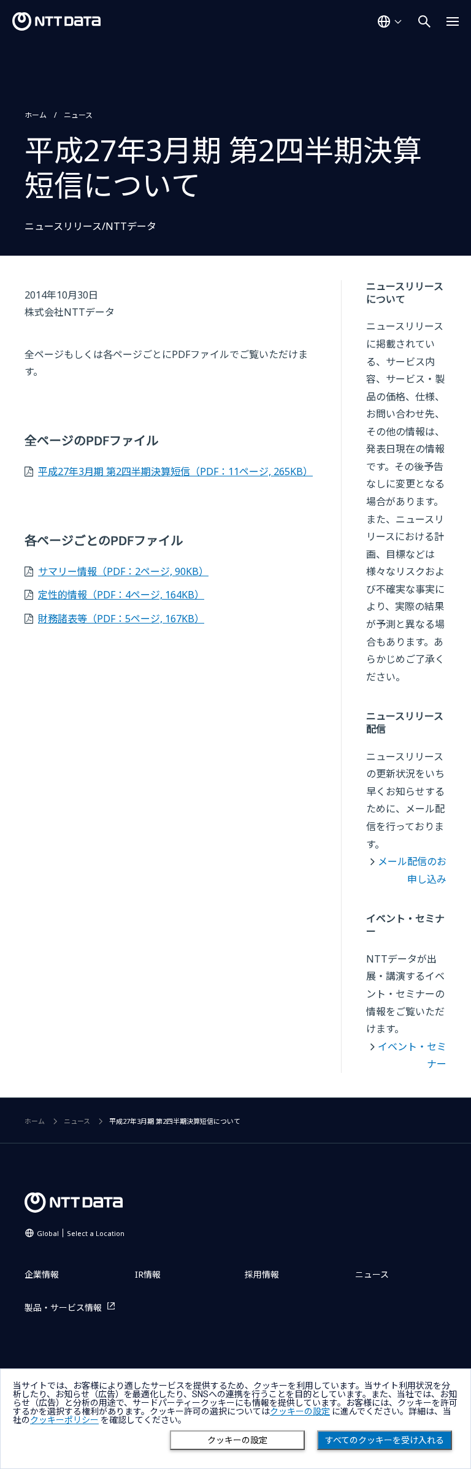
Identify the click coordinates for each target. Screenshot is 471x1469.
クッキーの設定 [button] (300, 1411)
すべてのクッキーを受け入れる (384, 1440)
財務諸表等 (121, 618)
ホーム (36, 115)
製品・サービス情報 (63, 1307)
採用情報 (262, 1274)
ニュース (78, 115)
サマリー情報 (123, 571)
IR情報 (148, 1274)
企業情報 (42, 1274)
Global (80, 1233)
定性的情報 (121, 594)
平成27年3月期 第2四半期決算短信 (175, 471)
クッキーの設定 (237, 1440)
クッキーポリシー (64, 1420)
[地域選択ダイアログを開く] (389, 21)
